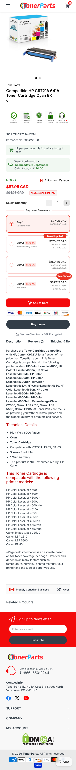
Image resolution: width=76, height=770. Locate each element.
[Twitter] (17, 698)
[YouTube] (26, 698)
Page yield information (22, 552)
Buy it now (38, 324)
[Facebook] (8, 698)
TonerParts (13, 85)
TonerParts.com (30, 358)
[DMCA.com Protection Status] (38, 743)
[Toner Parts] (38, 8)
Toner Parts (30, 753)
